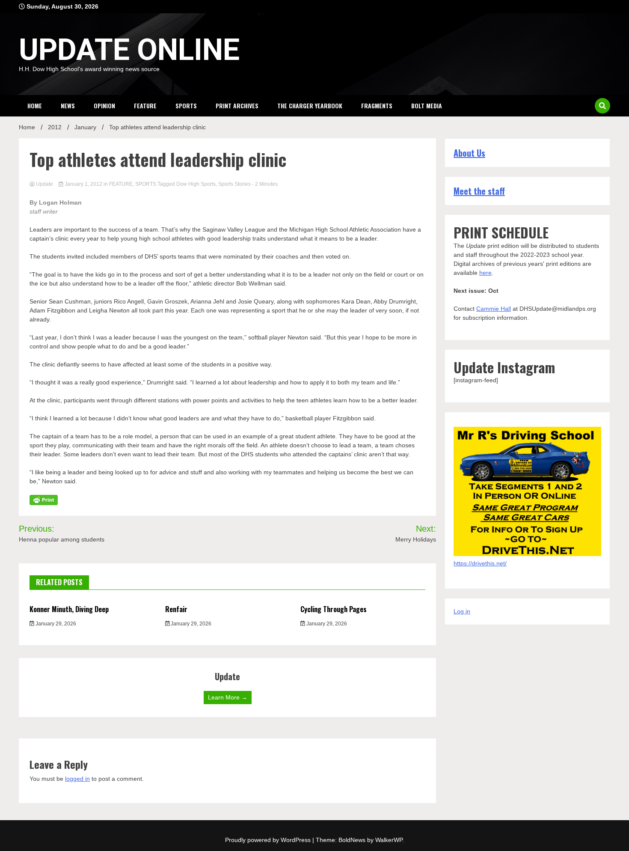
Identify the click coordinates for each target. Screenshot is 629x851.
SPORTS (186, 105)
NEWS (68, 105)
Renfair (176, 609)
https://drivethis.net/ (480, 563)
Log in (462, 611)
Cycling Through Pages (333, 609)
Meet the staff (479, 190)
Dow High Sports (196, 184)
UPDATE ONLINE (129, 49)
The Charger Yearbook (309, 105)
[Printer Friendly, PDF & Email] (44, 499)
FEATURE (145, 105)
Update (44, 184)
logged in (77, 778)
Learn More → (227, 697)
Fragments (376, 105)
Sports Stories (234, 184)
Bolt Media (426, 105)
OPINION (104, 105)
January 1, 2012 (83, 184)
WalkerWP (388, 839)
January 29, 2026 (55, 624)
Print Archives (237, 105)
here (485, 272)
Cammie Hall (493, 308)
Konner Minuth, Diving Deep (69, 609)
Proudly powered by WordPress (268, 839)
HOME (34, 105)
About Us (469, 152)
